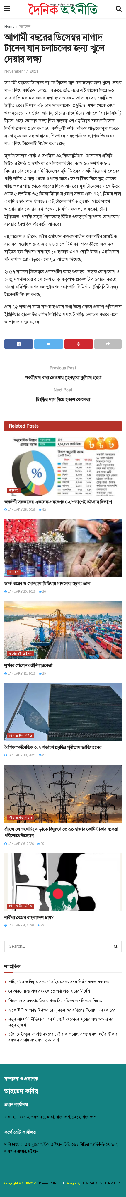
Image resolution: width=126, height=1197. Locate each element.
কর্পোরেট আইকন (21, 654)
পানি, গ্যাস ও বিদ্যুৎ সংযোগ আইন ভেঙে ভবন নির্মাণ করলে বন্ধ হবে (58, 981)
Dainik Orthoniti (51, 1183)
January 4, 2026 (20, 925)
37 (44, 755)
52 (44, 510)
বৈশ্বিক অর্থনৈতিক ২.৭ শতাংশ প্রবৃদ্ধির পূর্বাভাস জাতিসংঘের (52, 747)
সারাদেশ (24, 27)
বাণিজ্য (14, 490)
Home (9, 27)
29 (44, 673)
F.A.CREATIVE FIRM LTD (101, 1183)
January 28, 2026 (21, 510)
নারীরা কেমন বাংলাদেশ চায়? (29, 918)
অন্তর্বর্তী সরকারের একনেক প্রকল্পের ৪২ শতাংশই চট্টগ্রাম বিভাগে (58, 502)
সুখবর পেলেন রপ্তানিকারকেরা (28, 665)
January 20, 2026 (21, 592)
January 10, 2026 (21, 755)
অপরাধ (14, 572)
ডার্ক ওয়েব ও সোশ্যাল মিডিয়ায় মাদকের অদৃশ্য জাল (47, 584)
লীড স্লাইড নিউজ (20, 736)
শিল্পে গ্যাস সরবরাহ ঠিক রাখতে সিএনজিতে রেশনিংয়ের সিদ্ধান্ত (55, 1000)
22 (42, 925)
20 (42, 844)
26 (44, 592)
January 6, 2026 (20, 844)
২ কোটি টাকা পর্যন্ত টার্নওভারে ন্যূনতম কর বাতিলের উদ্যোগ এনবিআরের (61, 1010)
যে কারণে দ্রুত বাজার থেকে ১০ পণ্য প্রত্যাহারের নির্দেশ (49, 991)
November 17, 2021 (21, 71)
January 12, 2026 (21, 673)
